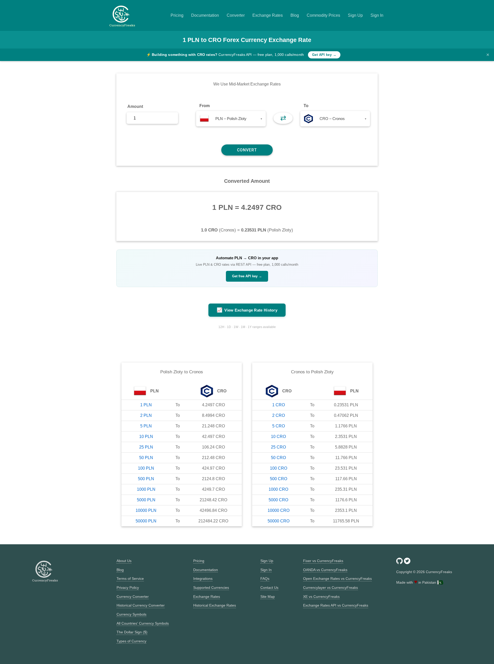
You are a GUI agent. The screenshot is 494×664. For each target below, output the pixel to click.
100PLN (146, 468)
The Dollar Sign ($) (132, 632)
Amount (135, 106)
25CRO (278, 447)
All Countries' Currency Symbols (143, 623)
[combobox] (231, 118)
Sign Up (355, 15)
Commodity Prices (323, 15)
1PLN (146, 405)
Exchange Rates (267, 15)
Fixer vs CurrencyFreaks (323, 561)
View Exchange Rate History (247, 310)
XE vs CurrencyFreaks (321, 596)
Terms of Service (130, 578)
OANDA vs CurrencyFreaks (325, 570)
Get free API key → (247, 276)
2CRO (278, 415)
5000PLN (146, 500)
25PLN (146, 447)
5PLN (146, 426)
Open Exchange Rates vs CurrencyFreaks (337, 578)
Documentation (205, 15)
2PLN (146, 415)
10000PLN (146, 510)
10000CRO (278, 510)
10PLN (146, 436)
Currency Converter (133, 596)
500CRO (278, 479)
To (306, 106)
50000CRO (278, 521)
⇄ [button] (283, 118)
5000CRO (278, 500)
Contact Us (269, 587)
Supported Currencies (211, 587)
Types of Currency (131, 641)
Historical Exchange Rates (214, 605)
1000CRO (278, 489)
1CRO (278, 405)
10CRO (278, 436)
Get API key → (324, 55)
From (204, 106)
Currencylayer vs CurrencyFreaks (330, 587)
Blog (294, 15)
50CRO (278, 457)
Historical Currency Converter (141, 605)
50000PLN (146, 521)
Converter (236, 15)
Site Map (267, 596)
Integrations (203, 578)
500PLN (146, 479)
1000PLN (146, 489)
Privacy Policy (128, 587)
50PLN (146, 457)
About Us (124, 561)
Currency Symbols (131, 614)
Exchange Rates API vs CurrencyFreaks (335, 605)
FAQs (264, 578)
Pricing (177, 15)
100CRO (278, 468)
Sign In (376, 15)
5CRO (278, 426)
